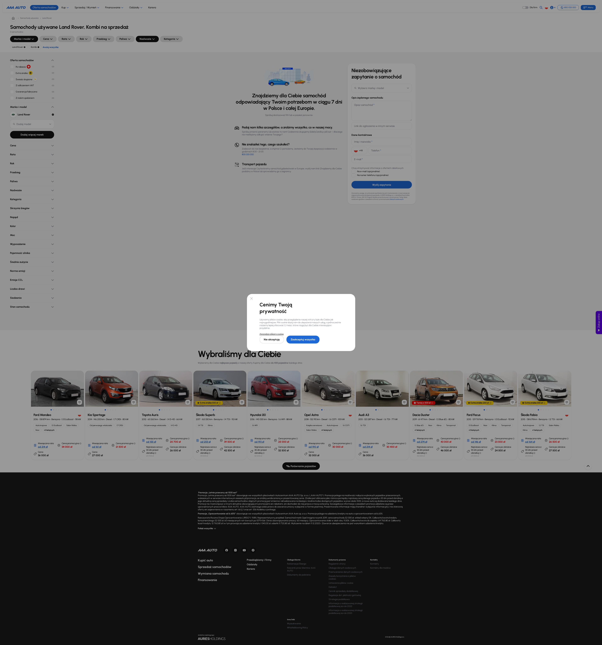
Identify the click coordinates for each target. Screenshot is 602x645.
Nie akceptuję (272, 339)
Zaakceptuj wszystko (303, 339)
